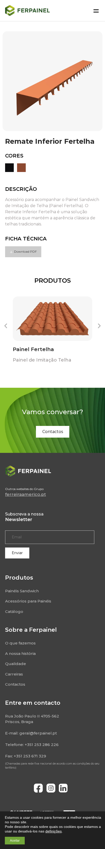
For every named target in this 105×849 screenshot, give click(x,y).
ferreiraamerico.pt (25, 494)
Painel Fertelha (33, 349)
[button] (23, 251)
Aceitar (15, 840)
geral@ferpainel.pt (38, 733)
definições (53, 831)
